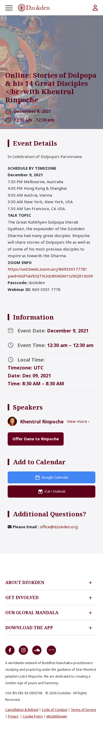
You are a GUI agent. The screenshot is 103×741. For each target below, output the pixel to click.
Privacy (13, 716)
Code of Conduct (54, 709)
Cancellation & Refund (21, 709)
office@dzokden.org (59, 526)
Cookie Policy (33, 716)
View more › (78, 421)
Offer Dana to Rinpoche (35, 438)
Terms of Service (83, 709)
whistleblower (56, 716)
